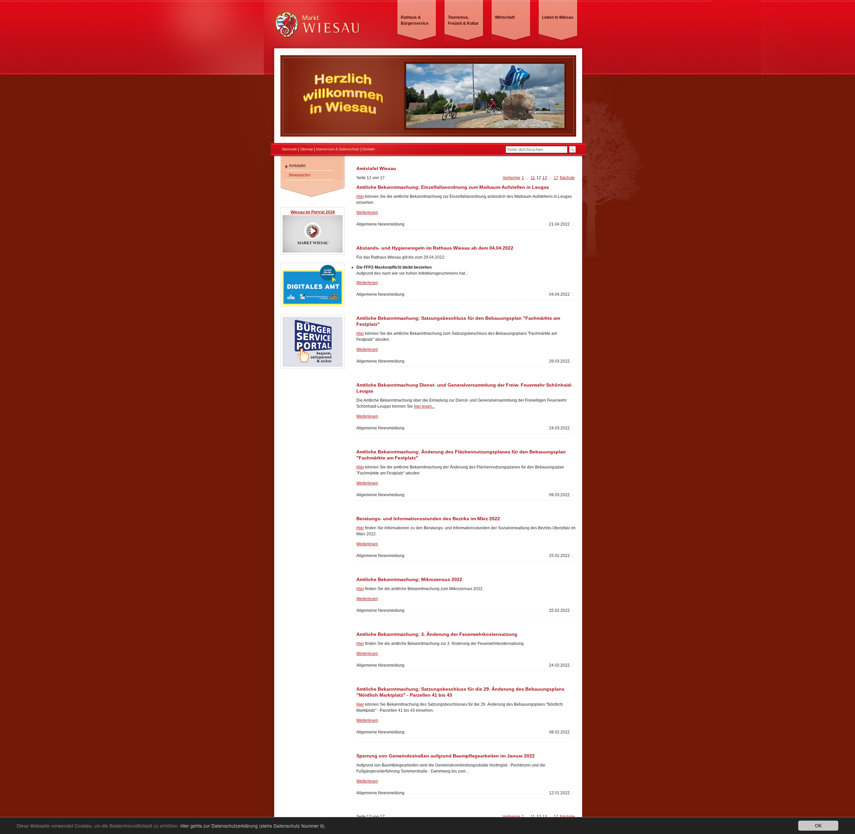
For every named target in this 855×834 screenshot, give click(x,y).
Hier (360, 196)
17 (556, 177)
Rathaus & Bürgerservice (415, 20)
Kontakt (368, 149)
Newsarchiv (299, 175)
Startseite (289, 149)
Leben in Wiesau (557, 17)
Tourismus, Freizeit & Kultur (463, 20)
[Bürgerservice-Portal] (313, 366)
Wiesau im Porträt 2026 (313, 212)
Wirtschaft (505, 17)
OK (818, 825)
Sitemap (306, 149)
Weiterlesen (367, 212)
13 (544, 177)
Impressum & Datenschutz (337, 149)
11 (533, 177)
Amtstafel (297, 165)
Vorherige (511, 177)
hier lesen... (424, 406)
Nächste (567, 177)
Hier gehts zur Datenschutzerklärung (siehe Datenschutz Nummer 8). (253, 825)
